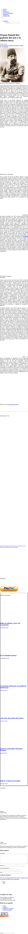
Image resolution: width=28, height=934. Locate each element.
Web (1, 872)
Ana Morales (5, 46)
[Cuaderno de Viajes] (14, 3)
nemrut (24, 545)
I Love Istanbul (8, 13)
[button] (5, 21)
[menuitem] (15, 9)
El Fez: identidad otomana (8, 655)
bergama (13, 545)
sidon (12, 547)
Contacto (6, 16)
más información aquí (13, 404)
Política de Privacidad (8, 908)
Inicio (4, 905)
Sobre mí (6, 14)
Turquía (21, 45)
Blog (4, 10)
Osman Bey (2, 547)
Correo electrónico (5, 868)
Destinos (6, 12)
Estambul (25, 236)
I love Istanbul (4, 45)
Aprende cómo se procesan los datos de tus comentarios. (14, 878)
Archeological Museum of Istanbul (6, 545)
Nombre (2, 865)
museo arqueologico (19, 545)
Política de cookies (7, 909)
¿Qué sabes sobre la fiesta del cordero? (12, 718)
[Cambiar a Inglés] (3, 18)
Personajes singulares (14, 45)
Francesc (2, 811)
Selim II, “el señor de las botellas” (10, 781)
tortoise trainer (15, 547)
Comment (2, 853)
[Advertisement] (14, 143)
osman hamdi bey (7, 547)
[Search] (7, 933)
